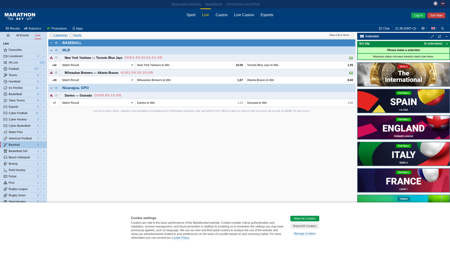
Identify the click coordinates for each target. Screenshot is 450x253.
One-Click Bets (339, 35)
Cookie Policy (180, 237)
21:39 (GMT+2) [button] (405, 28)
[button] (424, 28)
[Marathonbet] (20, 16)
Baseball (72, 43)
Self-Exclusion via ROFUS (243, 4)
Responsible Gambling (186, 4)
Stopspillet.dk (213, 4)
